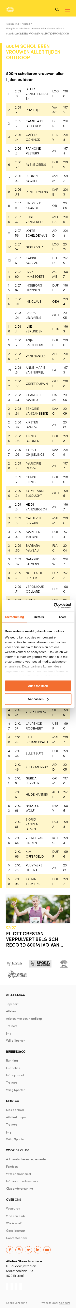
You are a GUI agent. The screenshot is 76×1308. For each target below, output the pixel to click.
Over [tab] (62, 616)
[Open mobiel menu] (67, 9)
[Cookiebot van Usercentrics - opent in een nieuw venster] (54, 605)
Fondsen (12, 1166)
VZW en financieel (18, 1174)
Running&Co (16, 1051)
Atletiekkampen (16, 1117)
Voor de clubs (18, 1150)
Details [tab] (39, 616)
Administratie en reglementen (26, 1159)
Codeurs (64, 1303)
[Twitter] (28, 1249)
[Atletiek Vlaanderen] (10, 9)
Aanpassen (36, 699)
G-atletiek (13, 1068)
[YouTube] (47, 1249)
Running (12, 1060)
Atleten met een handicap (24, 1018)
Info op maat (15, 1075)
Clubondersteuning (19, 1188)
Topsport (12, 1004)
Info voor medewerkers (22, 1181)
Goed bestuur (15, 1230)
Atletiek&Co (12, 23)
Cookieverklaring (16, 1303)
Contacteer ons (17, 1238)
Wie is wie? (13, 1223)
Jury (9, 1033)
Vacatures (13, 1208)
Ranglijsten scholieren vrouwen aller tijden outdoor (34, 28)
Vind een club (15, 1216)
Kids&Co (12, 1101)
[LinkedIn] (37, 1249)
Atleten (26, 23)
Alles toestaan (38, 685)
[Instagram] (19, 1249)
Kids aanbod (15, 1110)
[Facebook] (9, 1249)
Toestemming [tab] (14, 616)
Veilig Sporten (15, 1040)
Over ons (13, 1199)
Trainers (11, 1026)
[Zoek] (57, 9)
